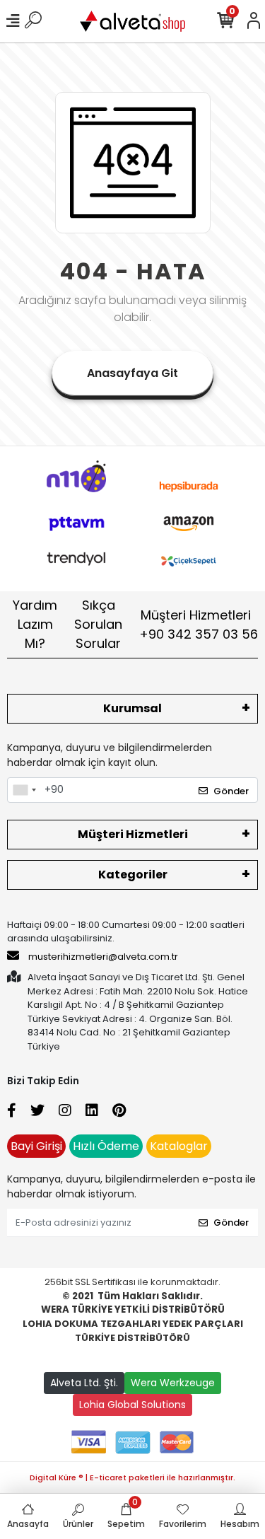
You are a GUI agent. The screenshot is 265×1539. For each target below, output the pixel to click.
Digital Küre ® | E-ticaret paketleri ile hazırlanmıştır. (132, 1477)
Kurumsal (132, 708)
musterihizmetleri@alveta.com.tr (103, 956)
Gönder (231, 791)
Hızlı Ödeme (106, 1146)
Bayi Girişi (36, 1146)
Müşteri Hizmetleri (198, 624)
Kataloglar (179, 1146)
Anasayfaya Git (132, 373)
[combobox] (24, 790)
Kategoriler (132, 874)
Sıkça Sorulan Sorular (98, 624)
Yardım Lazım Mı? (35, 624)
